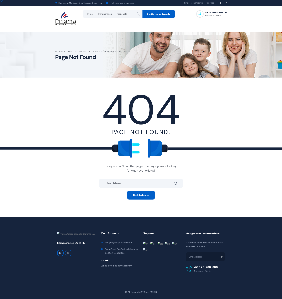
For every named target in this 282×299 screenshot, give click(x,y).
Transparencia (105, 14)
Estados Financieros (193, 3)
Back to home (141, 195)
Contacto (122, 14)
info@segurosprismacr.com (122, 3)
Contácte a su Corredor (159, 14)
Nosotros (210, 3)
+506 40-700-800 (216, 12)
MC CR (153, 292)
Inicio (90, 14)
